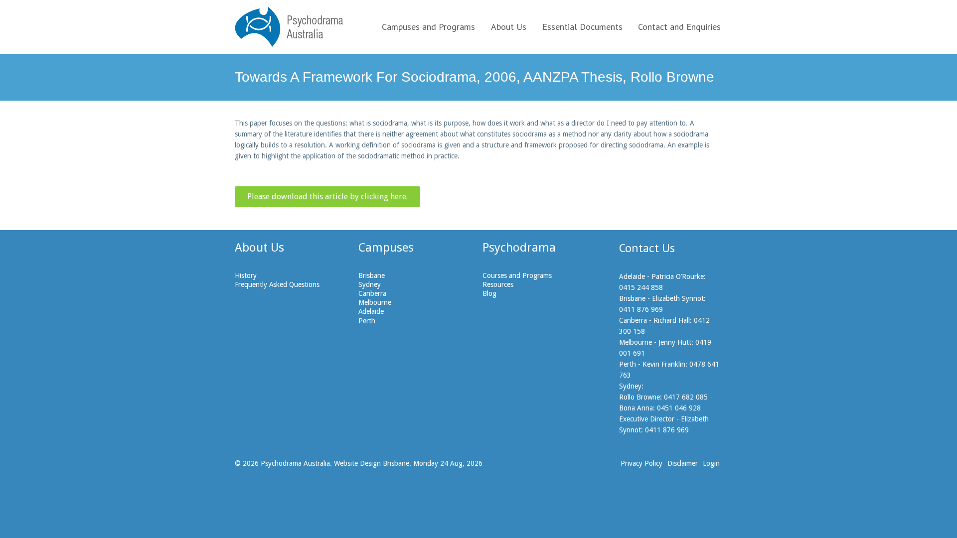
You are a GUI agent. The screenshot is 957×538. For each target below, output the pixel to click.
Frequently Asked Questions (277, 284)
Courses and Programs (517, 275)
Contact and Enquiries (679, 26)
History (246, 275)
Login (711, 463)
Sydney (369, 284)
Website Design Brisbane (371, 463)
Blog (489, 293)
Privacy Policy (641, 463)
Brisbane (371, 275)
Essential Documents (582, 26)
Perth (366, 321)
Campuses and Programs (428, 26)
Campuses (386, 248)
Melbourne (374, 302)
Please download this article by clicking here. (327, 196)
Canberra (372, 293)
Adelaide (371, 311)
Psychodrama (519, 248)
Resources (497, 284)
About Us (508, 26)
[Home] (289, 27)
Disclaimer (682, 463)
